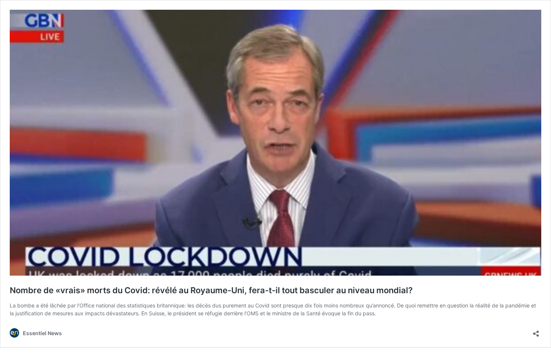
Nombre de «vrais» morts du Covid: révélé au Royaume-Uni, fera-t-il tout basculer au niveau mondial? (211, 290)
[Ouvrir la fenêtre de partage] (536, 331)
